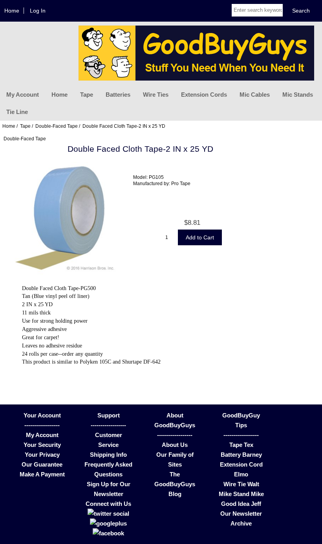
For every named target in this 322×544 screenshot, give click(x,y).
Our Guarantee (42, 464)
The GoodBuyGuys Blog (174, 484)
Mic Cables (255, 94)
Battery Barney (241, 454)
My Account (22, 94)
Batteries (118, 94)
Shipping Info (108, 454)
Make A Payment (42, 474)
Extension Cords (204, 94)
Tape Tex (241, 444)
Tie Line (17, 111)
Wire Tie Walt (241, 484)
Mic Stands (297, 94)
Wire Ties (155, 94)
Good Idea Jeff (241, 503)
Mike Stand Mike (241, 494)
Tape (86, 94)
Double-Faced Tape (56, 126)
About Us (175, 444)
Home (11, 10)
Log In (38, 10)
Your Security (42, 444)
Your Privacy (42, 454)
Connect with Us (108, 503)
